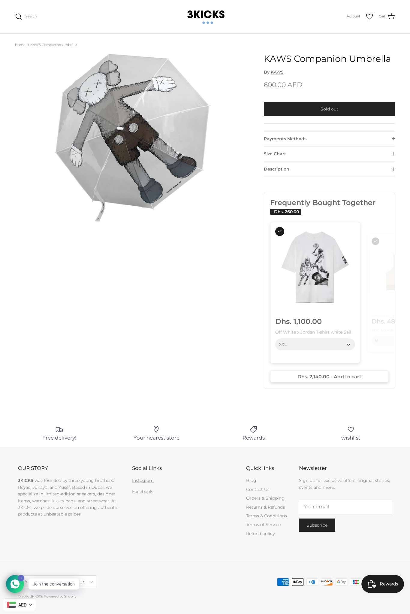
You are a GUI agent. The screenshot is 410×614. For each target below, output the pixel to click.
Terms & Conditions (266, 516)
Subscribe (317, 525)
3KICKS (36, 596)
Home (20, 45)
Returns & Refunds (265, 507)
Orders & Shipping (265, 498)
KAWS (277, 72)
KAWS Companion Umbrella (53, 45)
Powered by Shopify (60, 596)
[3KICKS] (205, 16)
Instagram (143, 480)
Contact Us (258, 489)
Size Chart (275, 153)
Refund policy (260, 533)
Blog (251, 480)
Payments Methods (285, 138)
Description (276, 169)
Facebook (142, 491)
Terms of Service (263, 524)
